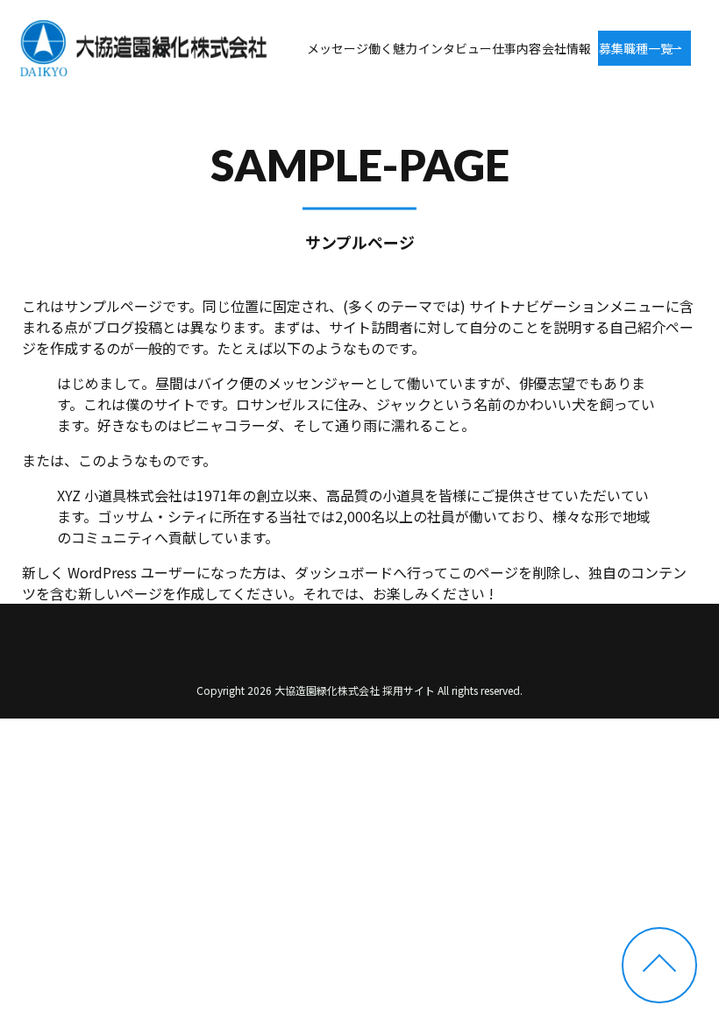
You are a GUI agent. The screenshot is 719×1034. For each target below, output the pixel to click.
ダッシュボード (344, 572)
